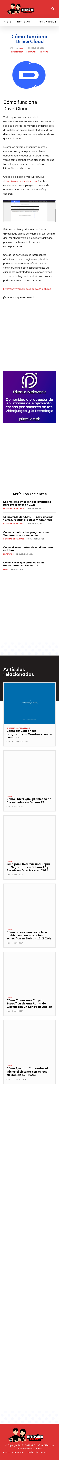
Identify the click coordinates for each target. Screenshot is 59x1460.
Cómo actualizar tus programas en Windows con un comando (26, 534)
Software (31, 52)
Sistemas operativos (13, 539)
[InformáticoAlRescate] (20, 9)
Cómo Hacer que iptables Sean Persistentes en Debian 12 (23, 564)
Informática (17, 52)
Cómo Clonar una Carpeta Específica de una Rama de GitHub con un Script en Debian (29, 1003)
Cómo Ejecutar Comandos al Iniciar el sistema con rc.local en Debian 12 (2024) (27, 1071)
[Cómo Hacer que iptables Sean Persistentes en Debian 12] (29, 771)
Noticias (44, 52)
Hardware (8, 554)
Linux (6, 569)
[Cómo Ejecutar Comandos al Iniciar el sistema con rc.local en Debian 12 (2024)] (29, 1040)
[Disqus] (29, 1136)
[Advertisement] (29, 341)
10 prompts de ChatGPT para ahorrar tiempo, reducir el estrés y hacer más (28, 518)
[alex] (12, 48)
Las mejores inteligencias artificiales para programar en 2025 (27, 503)
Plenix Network (35, 1448)
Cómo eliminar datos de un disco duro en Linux (28, 549)
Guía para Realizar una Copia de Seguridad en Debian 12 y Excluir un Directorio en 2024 (28, 867)
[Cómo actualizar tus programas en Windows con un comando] (29, 703)
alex (21, 48)
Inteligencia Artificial (14, 508)
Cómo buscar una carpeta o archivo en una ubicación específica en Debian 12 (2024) (29, 935)
